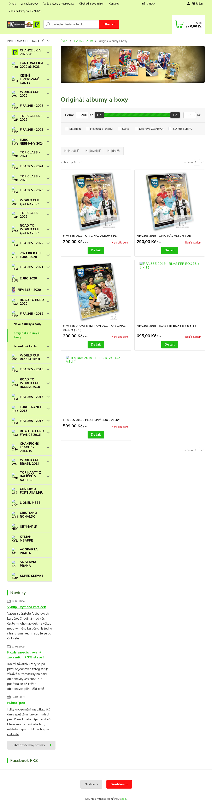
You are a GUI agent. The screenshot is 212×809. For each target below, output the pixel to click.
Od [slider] (99, 115)
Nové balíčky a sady (27, 324)
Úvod (64, 41)
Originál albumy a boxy (27, 335)
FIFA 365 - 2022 (31, 243)
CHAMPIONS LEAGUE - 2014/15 (29, 447)
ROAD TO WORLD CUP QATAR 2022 (29, 229)
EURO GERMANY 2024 (32, 142)
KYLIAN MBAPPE (26, 539)
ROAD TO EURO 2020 (32, 302)
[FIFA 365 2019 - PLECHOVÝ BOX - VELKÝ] (96, 386)
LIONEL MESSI (30, 503)
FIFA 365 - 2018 (31, 369)
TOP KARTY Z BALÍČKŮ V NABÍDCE (30, 476)
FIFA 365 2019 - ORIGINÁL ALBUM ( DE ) (165, 236)
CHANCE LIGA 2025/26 (30, 52)
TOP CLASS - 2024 (30, 154)
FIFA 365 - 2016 (31, 421)
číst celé (13, 638)
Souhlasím (119, 784)
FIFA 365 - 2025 (31, 130)
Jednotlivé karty (25, 346)
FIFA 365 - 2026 (31, 106)
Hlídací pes (16, 703)
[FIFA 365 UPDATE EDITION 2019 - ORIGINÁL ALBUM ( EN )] (96, 292)
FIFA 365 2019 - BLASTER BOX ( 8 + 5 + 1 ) (166, 326)
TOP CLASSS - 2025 (31, 118)
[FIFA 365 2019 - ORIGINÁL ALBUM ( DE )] (170, 202)
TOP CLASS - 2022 (30, 215)
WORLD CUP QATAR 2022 (29, 202)
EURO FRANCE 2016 (31, 409)
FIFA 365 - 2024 (31, 166)
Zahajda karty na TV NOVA (25, 11)
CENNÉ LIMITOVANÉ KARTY (29, 79)
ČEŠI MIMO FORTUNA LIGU (31, 491)
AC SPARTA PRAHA (29, 551)
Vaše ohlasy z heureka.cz (58, 4)
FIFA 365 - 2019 (31, 314)
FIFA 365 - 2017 (31, 397)
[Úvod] (23, 24)
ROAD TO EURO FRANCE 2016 (32, 433)
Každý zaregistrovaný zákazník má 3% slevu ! (25, 655)
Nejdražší (113, 151)
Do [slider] (175, 115)
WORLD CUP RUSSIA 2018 (30, 357)
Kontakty (114, 4)
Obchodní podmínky (91, 4)
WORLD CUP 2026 (29, 94)
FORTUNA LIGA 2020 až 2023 (31, 65)
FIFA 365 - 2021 (31, 267)
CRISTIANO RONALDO (28, 515)
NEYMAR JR (28, 527)
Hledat (109, 24)
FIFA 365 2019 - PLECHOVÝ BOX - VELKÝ (91, 420)
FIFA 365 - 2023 (31, 190)
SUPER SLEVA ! (31, 576)
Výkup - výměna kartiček (26, 607)
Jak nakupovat (29, 4)
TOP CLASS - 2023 (30, 178)
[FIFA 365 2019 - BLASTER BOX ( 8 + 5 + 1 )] (170, 292)
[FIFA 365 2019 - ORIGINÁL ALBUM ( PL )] (96, 202)
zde (123, 799)
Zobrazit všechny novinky (28, 745)
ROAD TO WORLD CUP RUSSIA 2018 (30, 383)
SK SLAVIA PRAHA (28, 564)
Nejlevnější (92, 151)
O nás (12, 4)
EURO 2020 (28, 278)
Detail (96, 250)
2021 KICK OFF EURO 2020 (31, 255)
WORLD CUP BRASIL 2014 (29, 462)
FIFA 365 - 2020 (29, 290)
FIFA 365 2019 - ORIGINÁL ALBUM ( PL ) (90, 236)
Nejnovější (71, 151)
